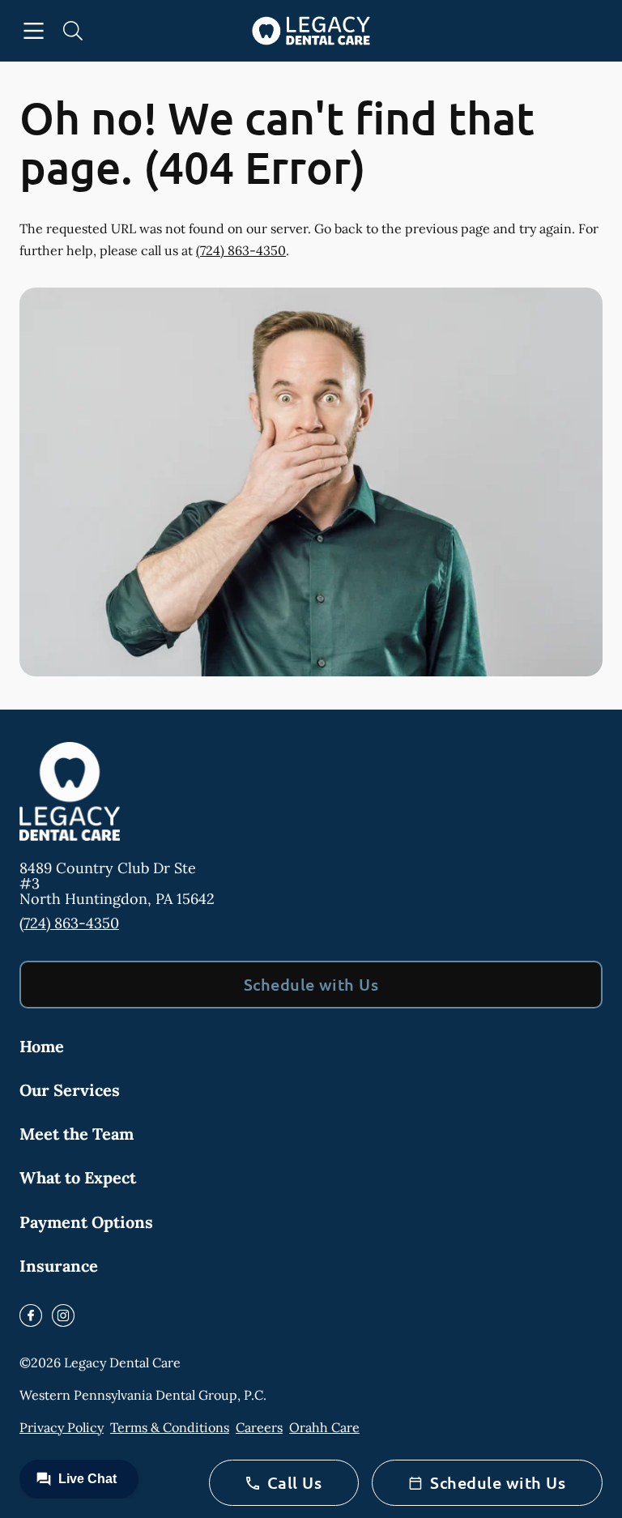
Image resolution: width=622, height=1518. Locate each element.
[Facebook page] (30, 1315)
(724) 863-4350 (241, 250)
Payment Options (86, 1222)
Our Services (69, 1090)
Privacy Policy (61, 1427)
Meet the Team (76, 1134)
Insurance (58, 1266)
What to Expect (77, 1177)
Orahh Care (324, 1427)
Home (41, 1046)
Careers (259, 1427)
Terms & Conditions (169, 1427)
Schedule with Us (311, 984)
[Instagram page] (63, 1315)
